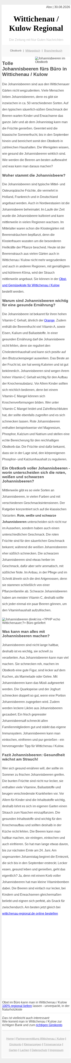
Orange (49, 320)
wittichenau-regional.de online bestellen (30, 913)
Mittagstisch (32, 50)
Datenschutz (39, 1050)
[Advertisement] (35, 958)
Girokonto (15, 1044)
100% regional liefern (17, 1006)
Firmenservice (53, 1044)
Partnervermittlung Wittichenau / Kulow (40, 1038)
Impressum (57, 1050)
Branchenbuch (53, 50)
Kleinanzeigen (32, 1044)
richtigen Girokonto (49, 1025)
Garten (13, 1050)
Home (10, 1038)
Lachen (24, 1050)
